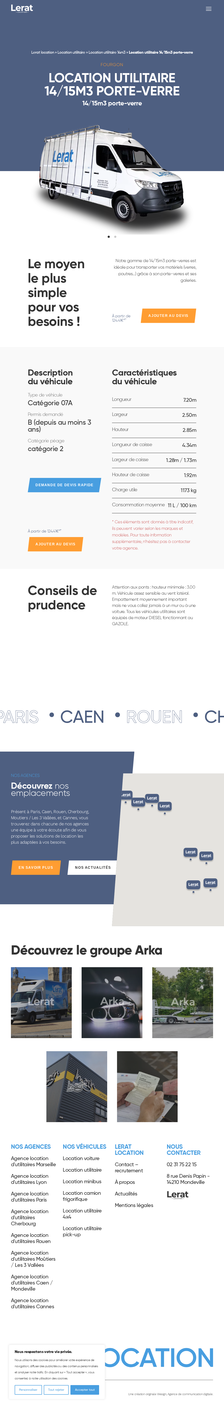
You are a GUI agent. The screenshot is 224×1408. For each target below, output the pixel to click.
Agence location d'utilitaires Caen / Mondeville (32, 1283)
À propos (125, 1182)
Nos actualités (93, 867)
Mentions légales (134, 1205)
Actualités (126, 1194)
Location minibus (82, 1181)
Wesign (161, 1394)
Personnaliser (28, 1389)
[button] (193, 887)
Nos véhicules (84, 1147)
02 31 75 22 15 (182, 1164)
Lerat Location (22, 8)
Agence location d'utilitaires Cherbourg (29, 1217)
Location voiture (81, 1158)
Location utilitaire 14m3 (107, 53)
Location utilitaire (71, 53)
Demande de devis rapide (64, 485)
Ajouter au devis (168, 316)
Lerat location (42, 53)
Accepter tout (85, 1389)
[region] (57, 1372)
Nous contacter (184, 1150)
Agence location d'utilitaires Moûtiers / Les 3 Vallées (33, 1259)
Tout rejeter (56, 1389)
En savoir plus (36, 867)
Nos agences (31, 1147)
